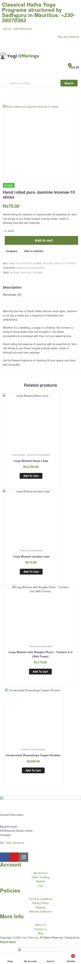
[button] (69, 113)
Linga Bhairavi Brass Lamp (31, 461)
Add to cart (44, 240)
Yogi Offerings (30, 937)
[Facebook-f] (4, 857)
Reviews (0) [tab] (12, 294)
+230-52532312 (14, 843)
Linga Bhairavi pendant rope (31, 556)
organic (38, 272)
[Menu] (40, 45)
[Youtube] (14, 857)
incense (15, 272)
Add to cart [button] (31, 476)
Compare (11, 251)
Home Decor (18, 454)
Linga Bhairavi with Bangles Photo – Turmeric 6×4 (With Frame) (40, 654)
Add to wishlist (34, 251)
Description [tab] (12, 287)
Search (69, 83)
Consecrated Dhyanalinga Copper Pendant (33, 755)
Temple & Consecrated (30, 267)
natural (26, 272)
